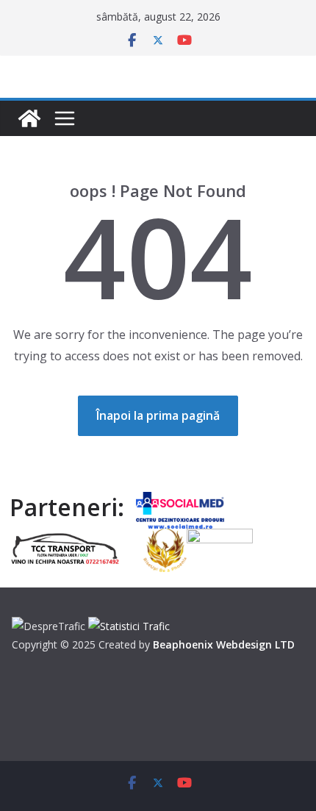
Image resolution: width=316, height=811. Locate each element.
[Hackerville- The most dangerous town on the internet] (29, 118)
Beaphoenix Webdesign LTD (224, 644)
